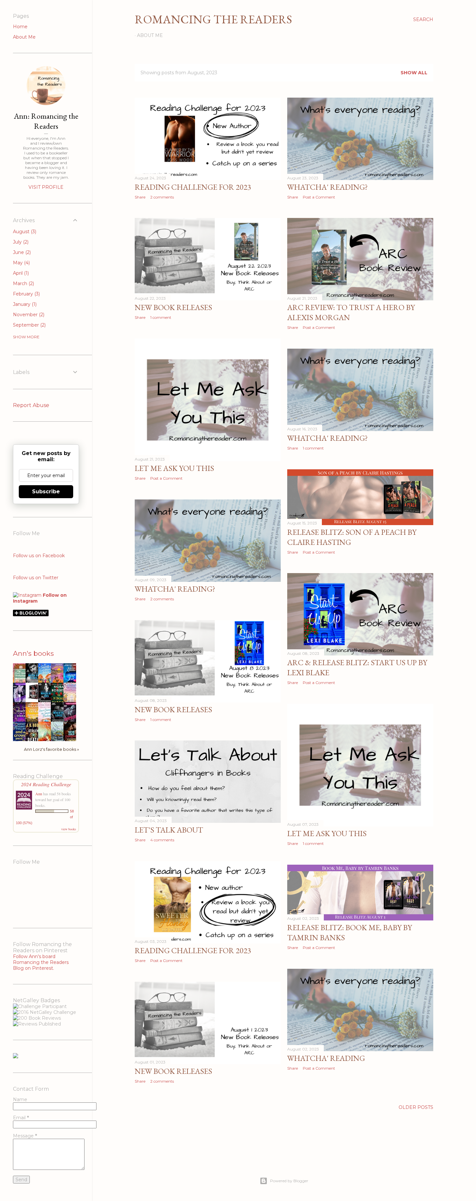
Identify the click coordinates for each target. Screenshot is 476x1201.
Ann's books (33, 653)
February (26, 294)
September (28, 325)
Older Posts (416, 1107)
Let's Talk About (169, 830)
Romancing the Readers (213, 19)
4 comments (162, 839)
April (20, 273)
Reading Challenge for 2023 (193, 187)
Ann (38, 793)
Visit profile (45, 187)
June (21, 252)
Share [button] (140, 197)
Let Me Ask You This (174, 468)
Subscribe (46, 491)
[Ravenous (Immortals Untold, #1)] (34, 699)
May (20, 263)
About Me (150, 35)
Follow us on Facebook (39, 555)
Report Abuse (31, 405)
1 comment (160, 317)
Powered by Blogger (289, 1180)
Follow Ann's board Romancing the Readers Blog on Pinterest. (41, 962)
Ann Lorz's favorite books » (51, 749)
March (23, 283)
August (24, 231)
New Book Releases (173, 307)
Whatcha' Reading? (327, 187)
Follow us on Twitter (35, 578)
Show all (414, 73)
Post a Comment (319, 197)
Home (20, 27)
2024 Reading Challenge (46, 784)
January (24, 304)
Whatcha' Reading (326, 1058)
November (28, 315)
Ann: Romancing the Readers (46, 121)
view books (68, 829)
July (20, 242)
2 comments (162, 197)
